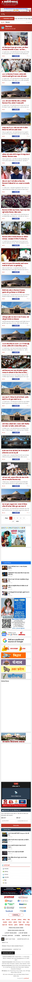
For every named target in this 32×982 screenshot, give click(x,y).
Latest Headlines (11, 933)
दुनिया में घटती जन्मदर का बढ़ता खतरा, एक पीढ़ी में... (18, 839)
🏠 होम (2, 22)
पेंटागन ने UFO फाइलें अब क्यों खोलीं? (16, 851)
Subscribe (16, 825)
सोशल (28, 922)
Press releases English (16, 930)
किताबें (20, 922)
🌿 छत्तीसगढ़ (5, 871)
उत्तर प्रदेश (13, 919)
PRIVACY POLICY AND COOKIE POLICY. (12, 946)
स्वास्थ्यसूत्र (27, 924)
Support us (26, 935)
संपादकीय (5, 922)
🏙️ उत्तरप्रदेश (6, 877)
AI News (17, 935)
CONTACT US (17, 949)
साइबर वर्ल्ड (4, 924)
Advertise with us (8, 953)
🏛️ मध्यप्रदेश (5, 868)
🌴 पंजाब (5, 883)
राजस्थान (8, 919)
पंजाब (3, 919)
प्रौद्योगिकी (21, 924)
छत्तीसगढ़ (19, 919)
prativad (26, 978)
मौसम (24, 922)
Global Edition (7, 935)
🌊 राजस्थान (5, 874)
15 (13, 521)
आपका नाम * (3, 817)
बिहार (29, 919)
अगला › (17, 521)
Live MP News (23, 933)
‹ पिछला (6, 518)
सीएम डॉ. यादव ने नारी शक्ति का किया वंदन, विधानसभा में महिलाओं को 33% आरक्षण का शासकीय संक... (16, 183)
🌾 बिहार (4, 880)
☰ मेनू (3, 14)
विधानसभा (11, 924)
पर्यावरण (10, 922)
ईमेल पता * (18, 817)
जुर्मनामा (15, 924)
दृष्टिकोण (15, 922)
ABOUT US (5, 942)
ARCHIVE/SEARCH (7, 949)
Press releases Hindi (16, 927)
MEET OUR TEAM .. (10, 939)
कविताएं (24, 919)
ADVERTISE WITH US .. (23, 939)
